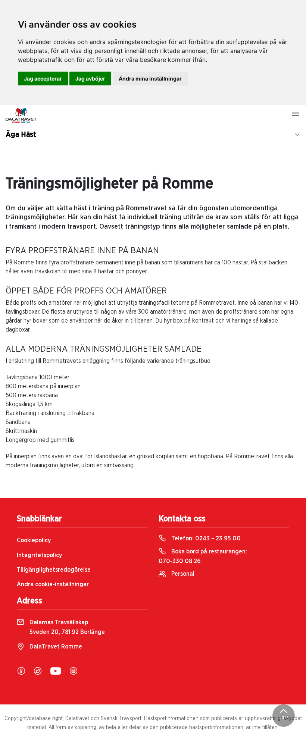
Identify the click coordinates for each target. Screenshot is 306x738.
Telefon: (205, 538)
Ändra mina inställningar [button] (150, 78)
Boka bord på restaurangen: (203, 556)
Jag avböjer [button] (90, 78)
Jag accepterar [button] (43, 78)
